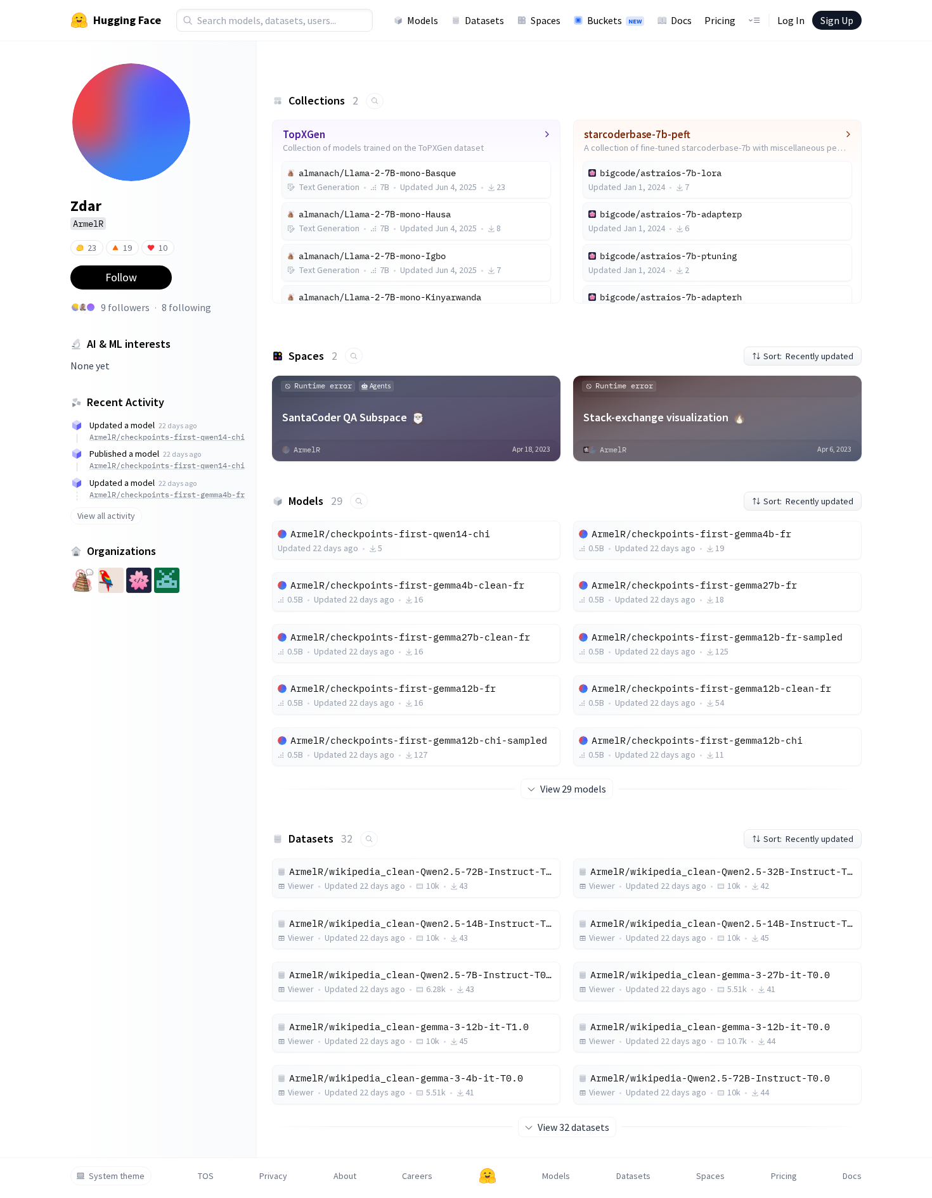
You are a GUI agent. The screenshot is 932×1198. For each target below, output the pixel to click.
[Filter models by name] (359, 501)
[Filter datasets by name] (369, 839)
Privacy (273, 1176)
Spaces (545, 20)
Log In (791, 20)
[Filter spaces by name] (354, 356)
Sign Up (836, 20)
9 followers (125, 307)
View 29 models (573, 788)
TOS (206, 1176)
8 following (186, 307)
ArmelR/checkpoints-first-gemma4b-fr (167, 494)
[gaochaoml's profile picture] (91, 307)
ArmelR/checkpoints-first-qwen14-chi (167, 437)
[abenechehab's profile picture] (83, 307)
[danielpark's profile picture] (75, 307)
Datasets (484, 20)
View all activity (106, 515)
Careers (417, 1176)
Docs (681, 20)
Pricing (719, 20)
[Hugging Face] (487, 1176)
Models (422, 20)
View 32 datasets (573, 1127)
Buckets (614, 20)
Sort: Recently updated (808, 356)
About (344, 1176)
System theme (117, 1176)
